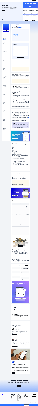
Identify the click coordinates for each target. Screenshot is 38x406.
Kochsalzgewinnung (4, 84)
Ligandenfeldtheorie (4, 93)
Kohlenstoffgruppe (4, 85)
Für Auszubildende (19, 397)
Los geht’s (4, 10)
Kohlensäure (4, 87)
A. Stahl (14, 49)
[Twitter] (33, 402)
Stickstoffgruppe (4, 121)
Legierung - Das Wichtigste (15, 34)
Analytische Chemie (4, 38)
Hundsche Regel (4, 77)
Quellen (12, 26)
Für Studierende (18, 395)
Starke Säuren (4, 119)
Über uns (11, 396)
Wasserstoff (4, 129)
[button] (2, 19)
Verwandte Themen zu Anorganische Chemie (17, 36)
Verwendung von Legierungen (16, 33)
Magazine (11, 399)
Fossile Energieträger (4, 70)
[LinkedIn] (35, 402)
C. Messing (14, 52)
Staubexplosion (4, 120)
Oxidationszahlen (4, 102)
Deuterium (3, 59)
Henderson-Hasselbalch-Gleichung (5, 76)
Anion (3, 43)
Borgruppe (3, 50)
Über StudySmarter (14, 39)
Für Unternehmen (19, 398)
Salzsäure (3, 112)
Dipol (3, 60)
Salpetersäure (4, 111)
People (11, 397)
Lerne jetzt (26, 265)
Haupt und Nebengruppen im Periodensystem (6, 75)
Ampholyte (4, 42)
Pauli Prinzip (4, 103)
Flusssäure (3, 69)
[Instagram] (32, 402)
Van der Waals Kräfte (4, 127)
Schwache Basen (4, 113)
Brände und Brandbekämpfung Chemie (5, 53)
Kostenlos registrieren (15, 138)
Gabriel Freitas (18, 26)
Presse (11, 398)
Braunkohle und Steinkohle (5, 51)
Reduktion (3, 109)
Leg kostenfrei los (30, 6)
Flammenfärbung (4, 68)
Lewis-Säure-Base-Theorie (4, 92)
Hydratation (4, 78)
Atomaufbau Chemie (4, 44)
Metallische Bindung (4, 95)
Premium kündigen (26, 396)
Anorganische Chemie (4, 39)
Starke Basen (4, 118)
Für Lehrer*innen (18, 399)
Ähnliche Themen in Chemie (15, 35)
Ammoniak (3, 41)
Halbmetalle (21, 115)
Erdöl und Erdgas (4, 67)
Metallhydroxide (4, 94)
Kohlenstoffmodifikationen (5, 86)
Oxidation (3, 101)
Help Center (25, 395)
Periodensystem (4, 104)
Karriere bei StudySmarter (13, 395)
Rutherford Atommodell (4, 110)
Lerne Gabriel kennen (15, 346)
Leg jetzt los (6, 30)
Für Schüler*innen (19, 396)
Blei (19, 219)
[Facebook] (30, 402)
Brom (3, 52)
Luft (28, 117)
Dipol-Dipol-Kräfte (4, 61)
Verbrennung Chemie (4, 128)
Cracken (3, 58)
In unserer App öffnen (20, 57)
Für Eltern (18, 400)
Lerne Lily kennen (14, 334)
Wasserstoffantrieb (4, 130)
